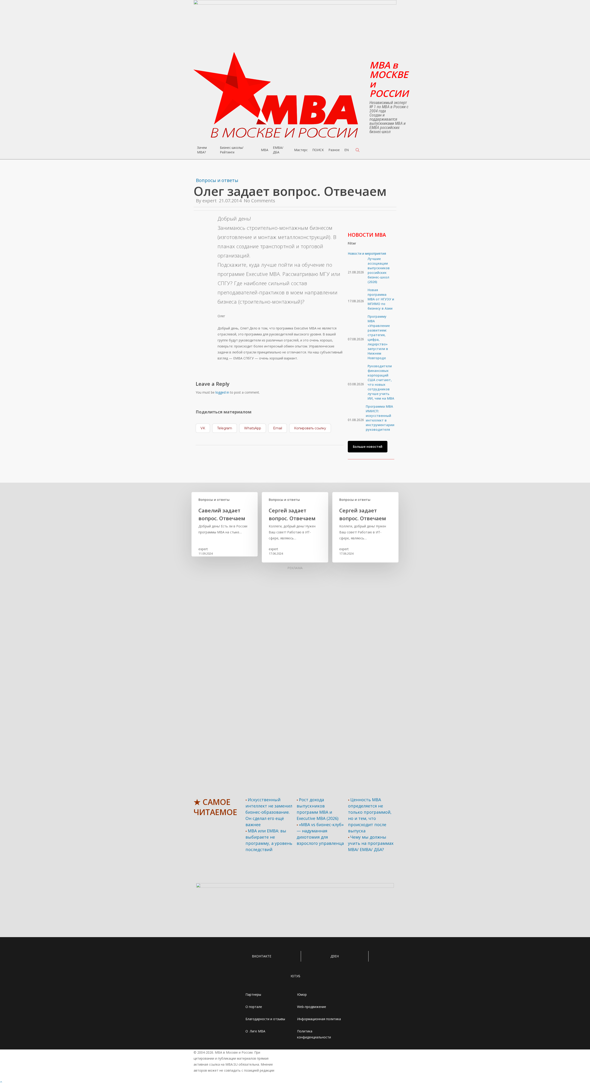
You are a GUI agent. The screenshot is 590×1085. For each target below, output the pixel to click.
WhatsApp (252, 428)
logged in (222, 392)
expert (209, 200)
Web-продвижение (311, 1006)
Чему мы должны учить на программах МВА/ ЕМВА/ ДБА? (370, 843)
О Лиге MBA (255, 1031)
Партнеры (253, 994)
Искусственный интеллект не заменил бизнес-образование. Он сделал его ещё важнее (268, 812)
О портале (253, 1006)
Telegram (224, 428)
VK (203, 428)
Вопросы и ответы (217, 180)
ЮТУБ (295, 976)
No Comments (259, 200)
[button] (367, 446)
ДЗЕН (334, 956)
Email (277, 428)
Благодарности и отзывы (265, 1019)
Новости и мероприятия (367, 253)
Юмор (302, 994)
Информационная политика (319, 1019)
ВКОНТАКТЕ (261, 956)
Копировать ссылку (310, 428)
